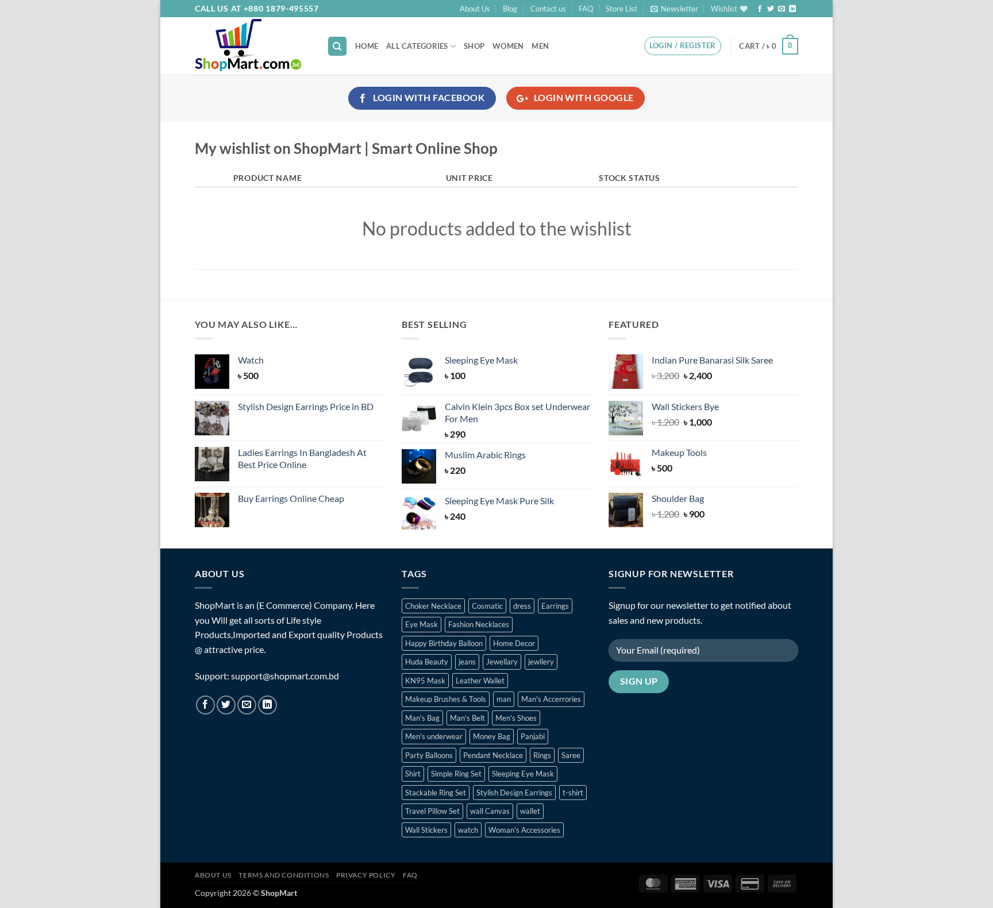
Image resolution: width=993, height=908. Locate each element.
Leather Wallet (480, 680)
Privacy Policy (366, 875)
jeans (467, 661)
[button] (674, 8)
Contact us (548, 8)
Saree (570, 755)
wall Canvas (490, 811)
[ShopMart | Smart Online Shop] (252, 46)
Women (508, 46)
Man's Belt (467, 717)
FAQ (586, 8)
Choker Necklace (433, 606)
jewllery (541, 661)
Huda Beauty (426, 661)
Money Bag (491, 736)
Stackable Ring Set (435, 792)
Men (540, 46)
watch (468, 829)
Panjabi (533, 736)
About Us (475, 8)
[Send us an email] (781, 9)
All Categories (417, 46)
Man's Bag (422, 717)
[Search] (337, 46)
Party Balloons (429, 755)
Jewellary (502, 661)
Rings (542, 755)
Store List (621, 8)
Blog (510, 8)
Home (366, 46)
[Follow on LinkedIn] (792, 9)
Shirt (413, 773)
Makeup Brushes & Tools (445, 699)
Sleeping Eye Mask (523, 773)
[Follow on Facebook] (759, 9)
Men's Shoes (516, 717)
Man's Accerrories (551, 699)
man (503, 699)
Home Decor (514, 643)
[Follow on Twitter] (770, 9)
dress (522, 606)
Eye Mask (421, 624)
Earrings (555, 606)
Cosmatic (487, 606)
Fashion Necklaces (478, 624)
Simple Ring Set (456, 773)
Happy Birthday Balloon (444, 643)
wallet (530, 811)
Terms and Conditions (283, 875)
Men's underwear (434, 736)
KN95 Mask (425, 680)
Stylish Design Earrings (514, 792)
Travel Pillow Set (432, 811)
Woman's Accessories (524, 829)
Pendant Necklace (493, 755)
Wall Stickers (426, 829)
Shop (474, 46)
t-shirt (573, 792)
